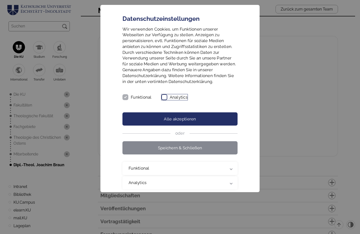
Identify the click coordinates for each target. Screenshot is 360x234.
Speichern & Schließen (180, 147)
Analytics (179, 97)
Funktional (141, 97)
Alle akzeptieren (180, 119)
